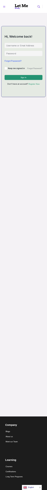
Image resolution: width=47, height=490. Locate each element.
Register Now (34, 84)
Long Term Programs (14, 477)
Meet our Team (12, 442)
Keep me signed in (16, 68)
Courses (9, 466)
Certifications (11, 471)
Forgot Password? (13, 61)
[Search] (39, 6)
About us (9, 436)
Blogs (8, 431)
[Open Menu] (4, 6)
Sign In (23, 77)
